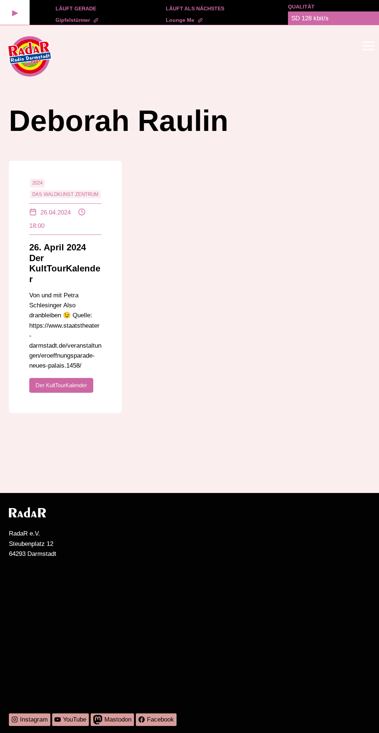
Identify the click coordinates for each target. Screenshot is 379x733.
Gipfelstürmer (73, 20)
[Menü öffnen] (368, 45)
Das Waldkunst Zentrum (65, 194)
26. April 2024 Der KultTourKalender (64, 263)
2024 (37, 183)
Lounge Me (180, 20)
